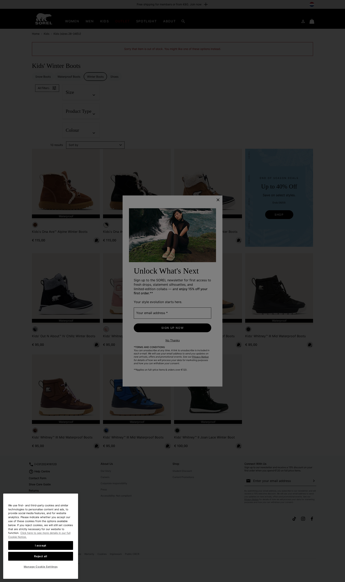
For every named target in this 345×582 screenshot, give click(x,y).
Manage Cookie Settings (41, 566)
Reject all (40, 556)
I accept (40, 545)
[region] (40, 536)
